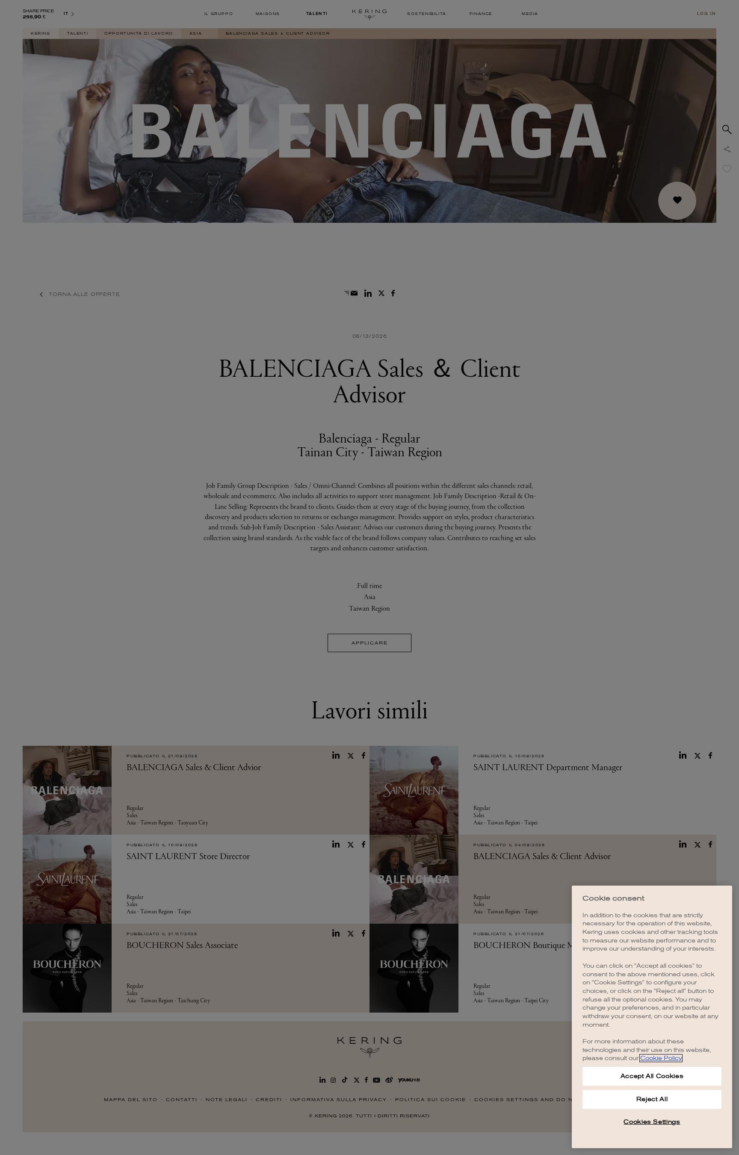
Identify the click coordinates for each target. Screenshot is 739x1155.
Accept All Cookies (652, 1076)
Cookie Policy (661, 1058)
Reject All (652, 1099)
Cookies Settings (652, 1122)
